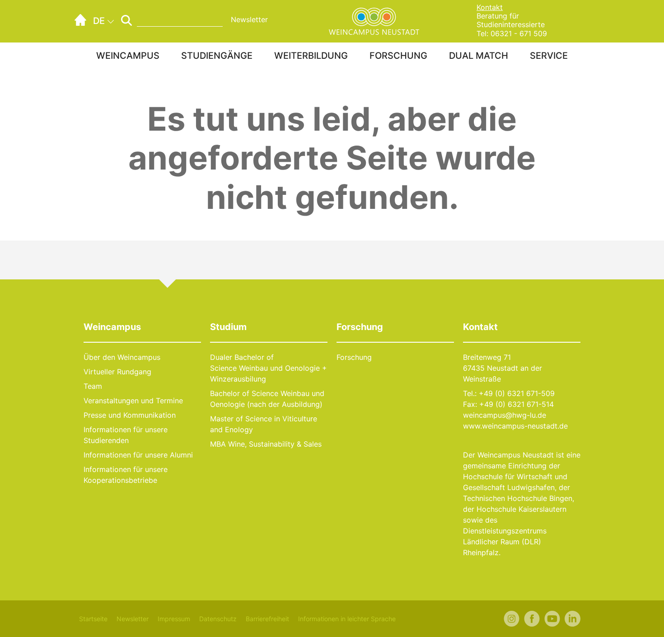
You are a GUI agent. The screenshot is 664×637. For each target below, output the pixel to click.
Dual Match (478, 55)
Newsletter (249, 19)
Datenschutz (218, 619)
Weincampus (127, 55)
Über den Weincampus (122, 357)
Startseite (93, 619)
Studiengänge (217, 55)
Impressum (174, 619)
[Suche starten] (126, 20)
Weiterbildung (311, 55)
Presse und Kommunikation (130, 415)
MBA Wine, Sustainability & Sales (266, 443)
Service (549, 55)
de (99, 20)
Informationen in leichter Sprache (347, 619)
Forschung (398, 55)
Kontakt (490, 7)
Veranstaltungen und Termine (133, 400)
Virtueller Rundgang (117, 371)
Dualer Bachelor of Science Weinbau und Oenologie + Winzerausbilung (268, 368)
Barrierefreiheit (267, 619)
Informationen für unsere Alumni (138, 454)
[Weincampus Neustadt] (374, 20)
